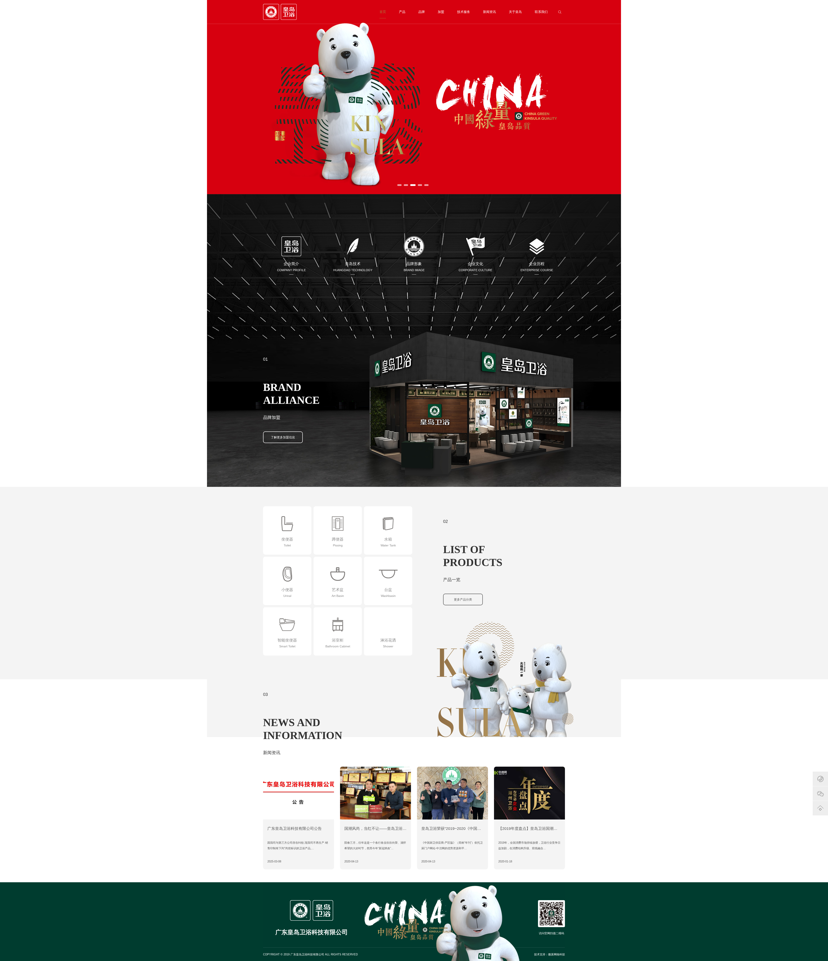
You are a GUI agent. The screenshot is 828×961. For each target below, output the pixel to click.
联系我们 (541, 12)
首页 (383, 12)
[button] (399, 185)
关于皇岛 (515, 12)
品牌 (421, 12)
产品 (402, 12)
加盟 (441, 12)
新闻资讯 (489, 12)
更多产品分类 (463, 599)
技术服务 (463, 12)
